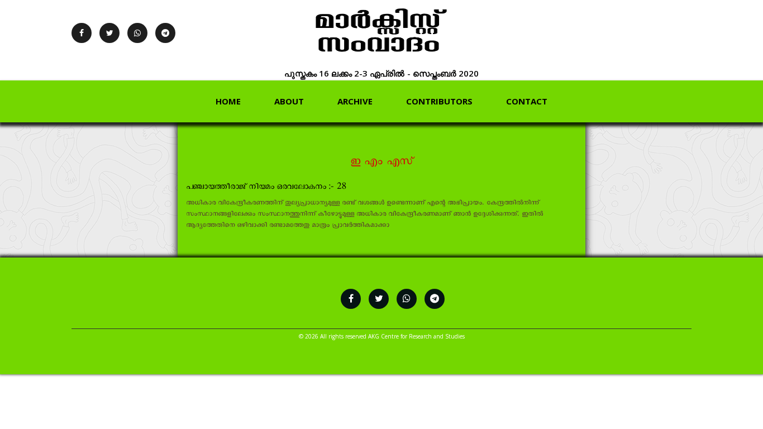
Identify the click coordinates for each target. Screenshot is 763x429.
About (289, 101)
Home (228, 101)
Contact (526, 101)
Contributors (439, 101)
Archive (355, 101)
